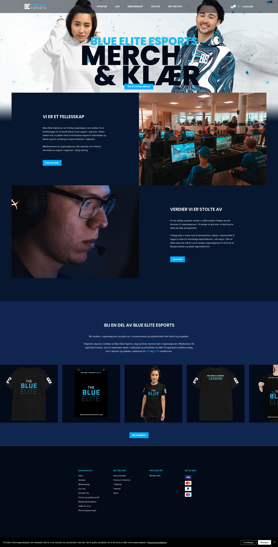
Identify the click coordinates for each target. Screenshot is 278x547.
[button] (173, 232)
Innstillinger (248, 542)
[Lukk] (274, 542)
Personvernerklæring (157, 542)
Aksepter (264, 542)
